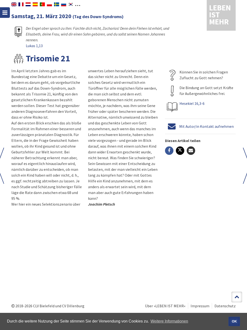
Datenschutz (225, 305)
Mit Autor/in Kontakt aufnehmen (206, 126)
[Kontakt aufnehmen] (171, 126)
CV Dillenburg (73, 305)
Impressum (200, 305)
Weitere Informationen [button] (169, 321)
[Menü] (5, 12)
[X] (180, 150)
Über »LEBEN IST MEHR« (165, 305)
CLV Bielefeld (44, 305)
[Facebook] (169, 150)
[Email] (191, 150)
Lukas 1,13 (34, 45)
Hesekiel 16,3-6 (192, 103)
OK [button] (234, 321)
